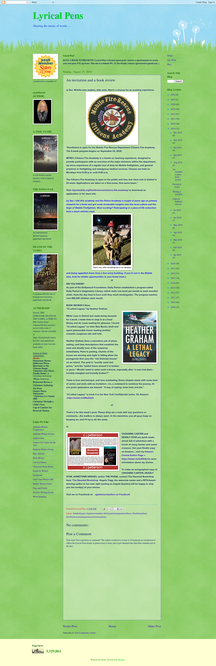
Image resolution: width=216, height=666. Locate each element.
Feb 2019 (177, 247)
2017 (173, 268)
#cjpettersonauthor (94, 513)
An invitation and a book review (177, 174)
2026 (173, 94)
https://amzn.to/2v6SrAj (134, 459)
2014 (173, 282)
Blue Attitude (39, 453)
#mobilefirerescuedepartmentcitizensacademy (86, 516)
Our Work (171, 59)
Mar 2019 (177, 239)
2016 (173, 273)
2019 (173, 128)
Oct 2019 (177, 147)
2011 (173, 297)
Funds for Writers (40, 470)
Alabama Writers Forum (43, 433)
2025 (173, 99)
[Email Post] (103, 508)
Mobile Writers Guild (42, 483)
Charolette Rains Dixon (43, 466)
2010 (173, 302)
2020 (173, 123)
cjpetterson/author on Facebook (112, 494)
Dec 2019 (177, 132)
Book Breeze (38, 457)
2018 (173, 263)
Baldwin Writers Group (43, 449)
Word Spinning (39, 496)
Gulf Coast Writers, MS (43, 479)
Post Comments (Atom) (85, 632)
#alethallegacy (79, 513)
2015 (173, 278)
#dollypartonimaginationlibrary (118, 513)
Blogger (121, 659)
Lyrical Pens (58, 15)
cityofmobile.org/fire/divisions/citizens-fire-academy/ (100, 190)
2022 (173, 114)
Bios (169, 64)
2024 (173, 104)
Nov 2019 (177, 140)
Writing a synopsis (177, 193)
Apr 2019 (177, 232)
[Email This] (109, 509)
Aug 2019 (177, 162)
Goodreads (37, 475)
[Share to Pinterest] (121, 509)
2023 (173, 109)
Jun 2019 (177, 217)
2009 (173, 307)
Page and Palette (40, 488)
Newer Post (70, 626)
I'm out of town (177, 185)
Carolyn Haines (39, 462)
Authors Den (38, 438)
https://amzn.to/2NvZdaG (80, 398)
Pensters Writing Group (43, 492)
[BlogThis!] (112, 509)
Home (112, 626)
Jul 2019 (177, 210)
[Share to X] (115, 509)
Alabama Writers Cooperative (40, 428)
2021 (173, 118)
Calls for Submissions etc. (177, 201)
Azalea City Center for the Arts (44, 444)
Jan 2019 (177, 254)
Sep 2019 (177, 154)
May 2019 (177, 224)
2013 (173, 287)
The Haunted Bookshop (85, 480)
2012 (173, 292)
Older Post (154, 626)
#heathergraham (140, 513)
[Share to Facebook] (118, 509)
